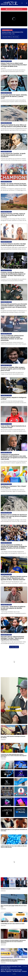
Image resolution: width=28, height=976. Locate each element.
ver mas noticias (14, 647)
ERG (15, 974)
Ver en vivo (15, 36)
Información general (6, 61)
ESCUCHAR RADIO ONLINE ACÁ (14, 9)
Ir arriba (25, 966)
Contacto (24, 971)
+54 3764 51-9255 (16, 971)
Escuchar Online (7, 36)
